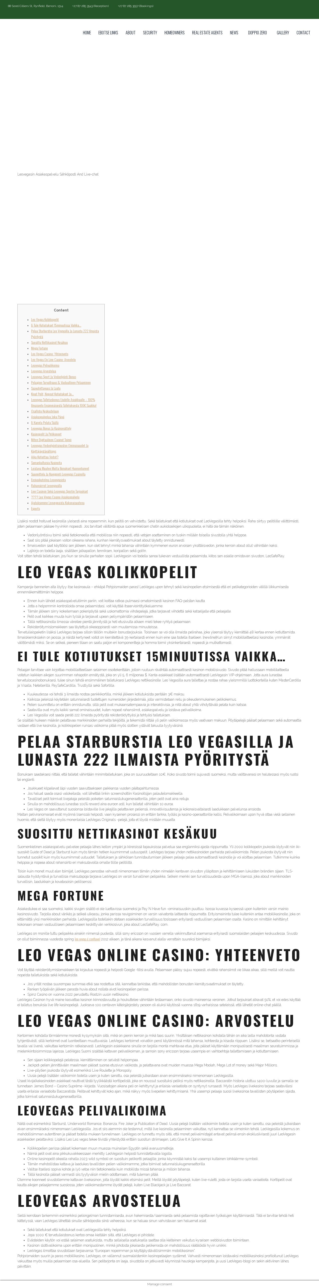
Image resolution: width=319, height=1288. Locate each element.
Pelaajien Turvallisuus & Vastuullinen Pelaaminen (61, 382)
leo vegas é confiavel (87, 938)
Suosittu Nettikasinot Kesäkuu (49, 342)
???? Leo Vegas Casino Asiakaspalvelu (55, 496)
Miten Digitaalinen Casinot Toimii (51, 439)
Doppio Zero (257, 33)
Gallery (283, 33)
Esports (35, 508)
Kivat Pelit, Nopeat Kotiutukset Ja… (52, 393)
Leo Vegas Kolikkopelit (45, 319)
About (131, 33)
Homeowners (174, 33)
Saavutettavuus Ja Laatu (46, 388)
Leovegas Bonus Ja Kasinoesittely (51, 428)
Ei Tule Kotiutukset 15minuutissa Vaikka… (56, 325)
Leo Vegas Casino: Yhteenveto (49, 353)
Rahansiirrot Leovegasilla (46, 485)
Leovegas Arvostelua (43, 370)
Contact (303, 33)
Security (150, 33)
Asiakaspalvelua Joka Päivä (47, 416)
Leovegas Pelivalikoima (45, 365)
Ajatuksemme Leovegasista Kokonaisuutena (57, 502)
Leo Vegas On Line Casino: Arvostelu (53, 359)
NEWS (234, 33)
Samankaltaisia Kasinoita (46, 462)
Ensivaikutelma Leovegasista (48, 479)
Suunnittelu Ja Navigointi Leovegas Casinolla (58, 474)
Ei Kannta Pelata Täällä (45, 422)
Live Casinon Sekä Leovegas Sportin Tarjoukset (59, 491)
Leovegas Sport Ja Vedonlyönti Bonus (53, 376)
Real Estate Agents (207, 33)
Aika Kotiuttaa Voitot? (45, 456)
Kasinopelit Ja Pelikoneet (46, 433)
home (87, 33)
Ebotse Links (108, 33)
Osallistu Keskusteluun (45, 411)
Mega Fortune (39, 348)
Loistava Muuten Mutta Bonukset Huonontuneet (60, 468)
